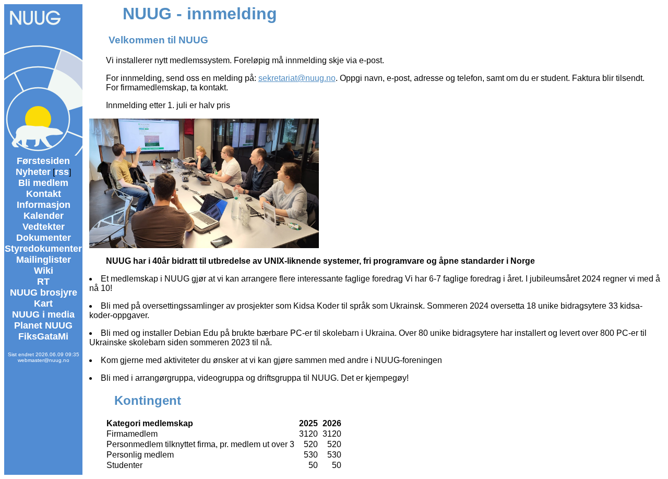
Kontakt (43, 194)
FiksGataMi (43, 336)
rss (62, 172)
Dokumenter (43, 237)
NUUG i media (43, 314)
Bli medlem (43, 183)
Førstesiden (43, 161)
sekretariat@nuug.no (297, 78)
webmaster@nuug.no (43, 360)
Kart (43, 303)
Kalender (43, 216)
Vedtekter (43, 226)
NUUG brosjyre (43, 292)
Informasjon (43, 205)
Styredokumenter (43, 248)
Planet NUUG (43, 325)
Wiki (43, 270)
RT (43, 281)
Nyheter (33, 172)
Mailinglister (43, 259)
